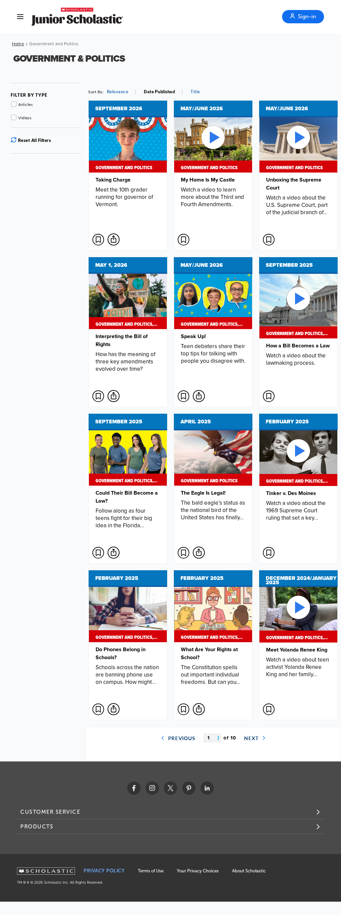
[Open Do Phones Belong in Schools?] (128, 645)
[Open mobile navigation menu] (20, 17)
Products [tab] (36, 826)
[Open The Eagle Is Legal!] (213, 489)
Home (18, 44)
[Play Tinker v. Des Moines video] (298, 489)
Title (195, 92)
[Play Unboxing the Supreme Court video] (298, 175)
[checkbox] (98, 239)
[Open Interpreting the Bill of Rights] (128, 332)
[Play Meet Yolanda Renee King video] (298, 645)
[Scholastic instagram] (152, 788)
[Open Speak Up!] (213, 332)
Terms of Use (151, 870)
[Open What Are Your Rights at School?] (213, 645)
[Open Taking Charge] (128, 175)
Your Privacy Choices (198, 870)
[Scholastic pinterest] (188, 788)
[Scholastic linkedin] (207, 788)
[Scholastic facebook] (134, 788)
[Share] (114, 239)
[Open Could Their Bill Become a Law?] (128, 489)
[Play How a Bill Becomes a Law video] (298, 332)
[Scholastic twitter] (170, 788)
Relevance (118, 92)
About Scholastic (249, 870)
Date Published (159, 92)
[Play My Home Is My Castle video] (213, 175)
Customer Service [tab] (50, 812)
